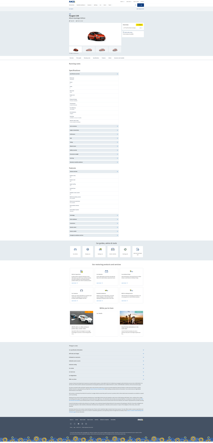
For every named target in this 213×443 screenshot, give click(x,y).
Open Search (135, 5)
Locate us (142, 1)
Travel (109, 5)
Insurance (89, 5)
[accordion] (106, 350)
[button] (140, 5)
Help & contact (136, 1)
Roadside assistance (81, 5)
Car (100, 5)
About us (122, 1)
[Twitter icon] (75, 424)
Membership (71, 5)
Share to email (80, 20)
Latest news (128, 1)
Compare (140, 24)
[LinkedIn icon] (86, 424)
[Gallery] (95, 34)
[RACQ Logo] (140, 420)
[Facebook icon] (71, 424)
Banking (95, 5)
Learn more (74, 283)
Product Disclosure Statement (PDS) (97, 389)
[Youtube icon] (78, 424)
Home (105, 5)
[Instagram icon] (82, 424)
